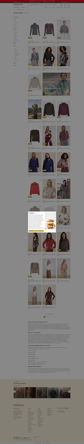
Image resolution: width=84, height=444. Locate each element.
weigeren (30, 226)
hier (38, 223)
